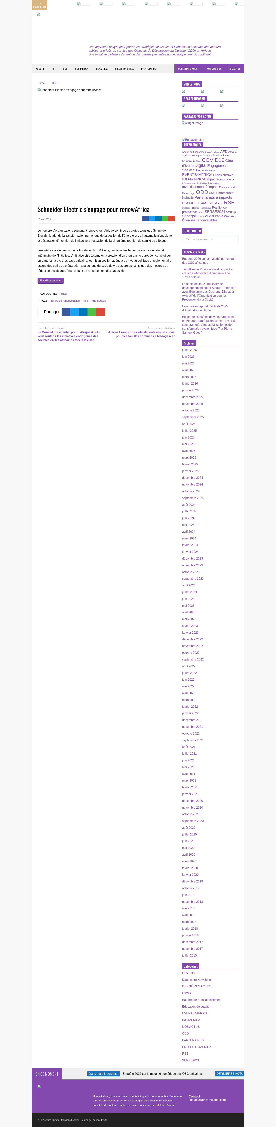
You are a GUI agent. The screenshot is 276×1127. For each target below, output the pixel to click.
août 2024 (188, 504)
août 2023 (188, 585)
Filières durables (223, 174)
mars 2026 (189, 377)
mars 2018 (189, 921)
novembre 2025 (192, 403)
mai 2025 (188, 444)
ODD (65, 68)
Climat (198, 161)
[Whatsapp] (165, 218)
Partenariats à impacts (213, 197)
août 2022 (188, 666)
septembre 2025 (193, 417)
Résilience (187, 208)
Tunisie (200, 216)
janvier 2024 (190, 551)
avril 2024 (188, 531)
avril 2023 (188, 612)
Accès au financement (194, 152)
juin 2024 (188, 518)
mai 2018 (188, 908)
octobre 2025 (191, 410)
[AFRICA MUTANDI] (71, 24)
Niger (192, 193)
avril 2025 (188, 450)
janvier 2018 (190, 935)
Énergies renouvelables (65, 300)
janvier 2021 (190, 794)
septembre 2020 (193, 821)
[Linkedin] (158, 218)
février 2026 (190, 383)
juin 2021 (188, 760)
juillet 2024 (189, 511)
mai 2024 (188, 524)
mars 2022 (189, 699)
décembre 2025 (192, 397)
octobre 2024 (191, 491)
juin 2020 (188, 841)
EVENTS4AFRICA (149, 68)
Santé (201, 212)
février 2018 (190, 928)
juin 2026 (188, 356)
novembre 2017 (192, 948)
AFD (224, 152)
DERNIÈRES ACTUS (196, 986)
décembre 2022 (192, 639)
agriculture (188, 155)
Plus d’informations (50, 280)
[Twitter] (152, 218)
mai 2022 (188, 686)
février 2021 (190, 787)
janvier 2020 (190, 874)
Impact (211, 179)
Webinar (230, 216)
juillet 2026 (189, 349)
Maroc (185, 193)
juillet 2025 (189, 430)
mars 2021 (189, 780)
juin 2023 (188, 599)
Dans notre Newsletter (197, 979)
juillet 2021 (189, 753)
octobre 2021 (191, 733)
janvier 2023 (190, 632)
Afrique (232, 151)
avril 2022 (188, 693)
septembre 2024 (193, 498)
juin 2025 (188, 437)
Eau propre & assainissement (201, 999)
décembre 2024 (192, 477)
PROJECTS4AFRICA (124, 68)
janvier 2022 (190, 713)
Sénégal (189, 216)
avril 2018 (188, 915)
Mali (235, 187)
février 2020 (190, 868)
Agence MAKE (100, 1120)
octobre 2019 (191, 888)
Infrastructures (226, 179)
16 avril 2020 (44, 219)
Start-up (231, 212)
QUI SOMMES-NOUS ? (188, 68)
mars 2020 (189, 861)
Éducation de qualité (196, 1006)
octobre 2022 (191, 652)
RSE (54, 68)
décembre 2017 (192, 942)
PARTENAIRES (193, 1040)
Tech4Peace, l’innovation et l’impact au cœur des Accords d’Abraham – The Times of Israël (208, 273)
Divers (186, 993)
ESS (213, 171)
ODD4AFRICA (81, 68)
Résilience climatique (201, 208)
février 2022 (190, 706)
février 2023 (190, 625)
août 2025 (188, 424)
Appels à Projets (203, 155)
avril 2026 (188, 370)
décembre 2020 (192, 800)
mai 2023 (188, 605)
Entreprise (203, 170)
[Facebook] (145, 218)
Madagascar (225, 187)
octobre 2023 (191, 572)
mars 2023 (189, 619)
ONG (212, 193)
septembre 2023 (193, 578)
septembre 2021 (193, 740)
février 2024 (190, 545)
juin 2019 (188, 895)
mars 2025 (189, 457)
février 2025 (190, 464)
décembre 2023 (192, 558)
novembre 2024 (192, 484)
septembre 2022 (193, 659)
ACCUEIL (40, 68)
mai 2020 (188, 847)
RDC (220, 203)
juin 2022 (188, 679)
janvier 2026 (190, 390)
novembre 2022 (192, 646)
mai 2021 (188, 767)
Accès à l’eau (213, 152)
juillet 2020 (189, 834)
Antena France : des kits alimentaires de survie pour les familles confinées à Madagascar (141, 334)
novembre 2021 (192, 726)
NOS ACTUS (234, 68)
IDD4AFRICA (102, 68)
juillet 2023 (189, 592)
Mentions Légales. (70, 1120)
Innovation (214, 183)
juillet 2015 (189, 955)
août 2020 (188, 827)
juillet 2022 (189, 673)
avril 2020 (188, 854)
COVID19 (213, 160)
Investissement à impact (200, 187)
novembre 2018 (192, 901)
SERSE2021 (215, 212)
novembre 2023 (192, 565)
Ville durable (98, 300)
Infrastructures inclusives (194, 183)
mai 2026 (188, 363)
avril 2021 (188, 774)
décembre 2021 (192, 720)
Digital (201, 165)
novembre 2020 (192, 807)
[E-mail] (171, 218)
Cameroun (188, 160)
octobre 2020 (191, 814)
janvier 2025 (190, 471)
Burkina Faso (221, 155)
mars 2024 (189, 538)
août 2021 (188, 746)
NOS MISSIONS (214, 68)
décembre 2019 (192, 881)
